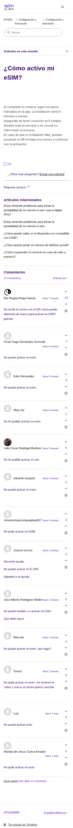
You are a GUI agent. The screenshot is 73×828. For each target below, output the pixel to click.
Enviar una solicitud (52, 174)
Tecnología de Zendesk (22, 824)
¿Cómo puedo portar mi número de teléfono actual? (36, 245)
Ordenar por (60, 278)
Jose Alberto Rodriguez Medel (23, 599)
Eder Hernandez (23, 376)
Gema (17, 671)
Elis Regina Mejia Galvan (20, 298)
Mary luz (19, 410)
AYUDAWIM (11, 19)
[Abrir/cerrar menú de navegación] (62, 7)
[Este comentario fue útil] (65, 291)
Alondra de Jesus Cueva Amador (25, 751)
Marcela (18, 637)
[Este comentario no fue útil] (65, 304)
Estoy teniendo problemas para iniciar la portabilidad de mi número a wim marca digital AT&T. (33, 210)
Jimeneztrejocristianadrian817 (23, 520)
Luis (16, 713)
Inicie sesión (11, 781)
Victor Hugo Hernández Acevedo (24, 341)
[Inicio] (9, 6)
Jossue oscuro (22, 550)
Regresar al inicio (15, 187)
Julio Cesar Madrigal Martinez (23, 448)
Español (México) (55, 812)
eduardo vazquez (24, 478)
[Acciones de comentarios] (65, 310)
